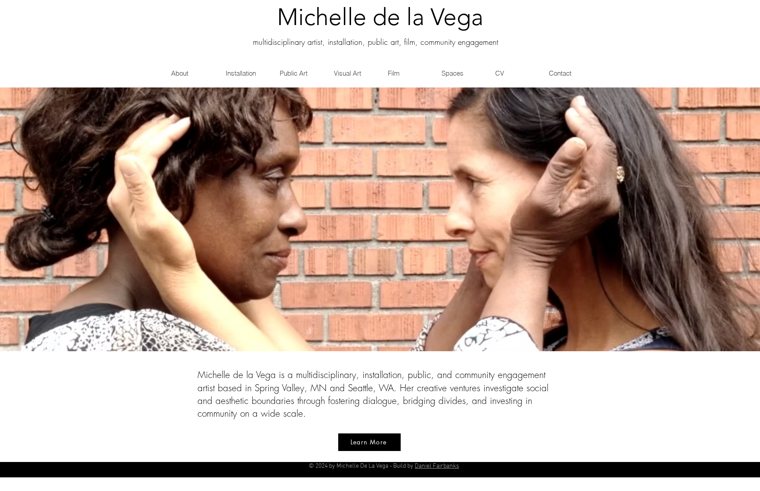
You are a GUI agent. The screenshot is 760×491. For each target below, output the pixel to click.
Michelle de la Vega (380, 17)
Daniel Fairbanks (437, 466)
